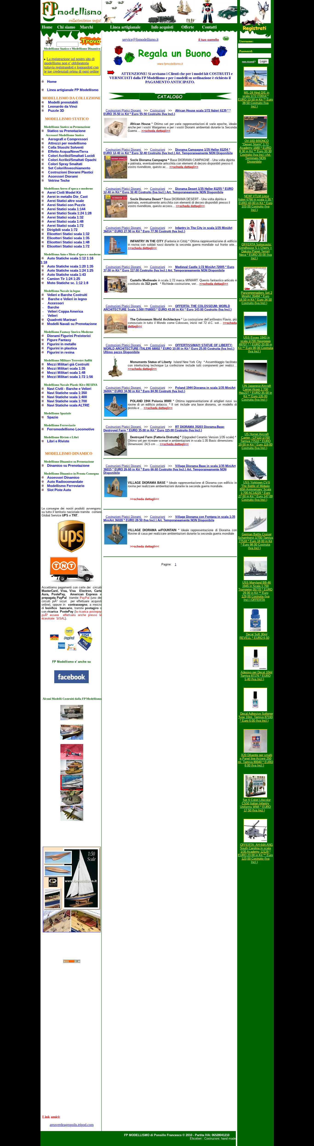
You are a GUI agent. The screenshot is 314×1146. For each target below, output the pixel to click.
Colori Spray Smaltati (65, 164)
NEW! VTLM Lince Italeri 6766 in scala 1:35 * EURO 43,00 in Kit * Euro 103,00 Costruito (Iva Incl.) (255, 203)
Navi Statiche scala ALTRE (68, 405)
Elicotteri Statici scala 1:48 (68, 242)
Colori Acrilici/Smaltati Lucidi (71, 156)
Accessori (56, 303)
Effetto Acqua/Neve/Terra (68, 151)
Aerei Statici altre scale (65, 201)
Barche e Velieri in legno (67, 299)
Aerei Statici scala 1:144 (66, 209)
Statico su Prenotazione (66, 131)
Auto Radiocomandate (65, 482)
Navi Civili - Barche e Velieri (69, 389)
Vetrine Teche (59, 180)
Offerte (187, 27)
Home (47, 27)
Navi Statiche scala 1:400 (67, 397)
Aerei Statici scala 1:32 (65, 217)
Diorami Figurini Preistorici (69, 336)
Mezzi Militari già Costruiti (68, 364)
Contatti (209, 27)
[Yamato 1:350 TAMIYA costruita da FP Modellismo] (71, 738)
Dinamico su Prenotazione (68, 465)
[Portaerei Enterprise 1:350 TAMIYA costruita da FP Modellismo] (71, 719)
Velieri (52, 315)
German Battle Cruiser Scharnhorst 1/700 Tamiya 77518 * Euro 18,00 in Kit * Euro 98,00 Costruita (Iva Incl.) (255, 541)
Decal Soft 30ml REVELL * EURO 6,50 (254, 636)
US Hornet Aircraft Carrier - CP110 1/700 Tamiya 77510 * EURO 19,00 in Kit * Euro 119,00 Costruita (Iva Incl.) (255, 441)
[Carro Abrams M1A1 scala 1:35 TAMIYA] (71, 773)
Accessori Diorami (63, 176)
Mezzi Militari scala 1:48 (66, 372)
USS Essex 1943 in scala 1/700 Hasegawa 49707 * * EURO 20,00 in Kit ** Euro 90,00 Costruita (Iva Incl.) (255, 344)
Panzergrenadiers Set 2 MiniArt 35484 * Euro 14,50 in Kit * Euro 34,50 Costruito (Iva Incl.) (255, 298)
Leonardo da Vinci (62, 106)
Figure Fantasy (59, 340)
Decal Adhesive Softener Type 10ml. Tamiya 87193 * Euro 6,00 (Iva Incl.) (255, 717)
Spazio (52, 417)
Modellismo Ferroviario (65, 486)
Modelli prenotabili (63, 102)
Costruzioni (157, 110)
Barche (53, 307)
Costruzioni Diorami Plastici (70, 172)
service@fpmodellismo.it (140, 39)
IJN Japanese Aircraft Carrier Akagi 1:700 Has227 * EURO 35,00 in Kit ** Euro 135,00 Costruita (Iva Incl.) (255, 392)
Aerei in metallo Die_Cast (67, 197)
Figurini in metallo (61, 344)
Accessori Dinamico (63, 477)
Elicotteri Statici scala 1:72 (68, 246)
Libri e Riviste (58, 441)
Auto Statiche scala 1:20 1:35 (70, 266)
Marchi (86, 27)
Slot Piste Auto (59, 490)
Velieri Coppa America (65, 311)
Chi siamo (66, 27)
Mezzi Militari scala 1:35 (66, 368)
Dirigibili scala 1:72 (62, 230)
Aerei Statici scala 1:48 (65, 221)
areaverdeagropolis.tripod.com (72, 1125)
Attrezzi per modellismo (67, 143)
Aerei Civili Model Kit (64, 192)
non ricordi (248, 61)
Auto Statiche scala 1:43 (66, 274)
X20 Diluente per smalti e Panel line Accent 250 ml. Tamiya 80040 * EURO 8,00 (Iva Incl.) (255, 760)
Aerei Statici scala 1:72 (65, 225)
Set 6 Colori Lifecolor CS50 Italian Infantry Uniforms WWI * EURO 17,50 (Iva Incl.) (255, 805)
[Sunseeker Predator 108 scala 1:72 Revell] (71, 789)
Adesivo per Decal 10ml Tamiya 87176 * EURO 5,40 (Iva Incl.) (256, 676)
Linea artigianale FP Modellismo (72, 90)
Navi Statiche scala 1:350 (67, 393)
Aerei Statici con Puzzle (66, 205)
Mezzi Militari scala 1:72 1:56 (70, 377)
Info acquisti (162, 27)
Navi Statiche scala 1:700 (67, 401)
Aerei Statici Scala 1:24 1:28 (69, 213)
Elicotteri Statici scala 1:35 (68, 238)
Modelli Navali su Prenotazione (72, 324)
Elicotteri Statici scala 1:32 (68, 234)
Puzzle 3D (56, 110)
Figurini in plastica (62, 348)
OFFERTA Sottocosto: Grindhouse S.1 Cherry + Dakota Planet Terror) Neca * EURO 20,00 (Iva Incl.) (255, 251)
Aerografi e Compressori (68, 139)
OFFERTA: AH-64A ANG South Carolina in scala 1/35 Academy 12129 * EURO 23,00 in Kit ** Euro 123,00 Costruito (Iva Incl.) (255, 853)
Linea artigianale (125, 27)
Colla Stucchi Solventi (65, 147)
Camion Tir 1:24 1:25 (63, 279)
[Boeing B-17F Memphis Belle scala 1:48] (71, 820)
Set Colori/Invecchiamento (69, 168)
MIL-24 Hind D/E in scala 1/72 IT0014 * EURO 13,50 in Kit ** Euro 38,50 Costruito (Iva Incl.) (255, 99)
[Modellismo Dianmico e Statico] (71, 682)
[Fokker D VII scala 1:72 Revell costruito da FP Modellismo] (71, 758)
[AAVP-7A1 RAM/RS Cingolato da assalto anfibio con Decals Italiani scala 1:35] (71, 804)
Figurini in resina (60, 352)
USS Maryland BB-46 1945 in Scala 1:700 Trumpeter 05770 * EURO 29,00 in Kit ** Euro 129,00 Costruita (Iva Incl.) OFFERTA (255, 591)
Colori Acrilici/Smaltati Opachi (72, 160)
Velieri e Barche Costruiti (67, 295)
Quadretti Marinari (62, 320)
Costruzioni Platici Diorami (124, 110)
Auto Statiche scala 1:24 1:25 (70, 270)
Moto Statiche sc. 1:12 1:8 (67, 283)
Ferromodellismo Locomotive (70, 429)
